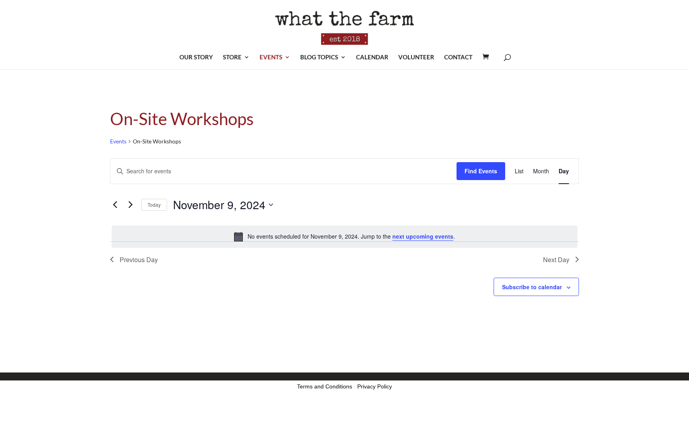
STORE (232, 57)
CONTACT (458, 57)
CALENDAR (372, 57)
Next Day (556, 259)
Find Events (481, 171)
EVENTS (271, 57)
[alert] (344, 236)
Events (118, 141)
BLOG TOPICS (319, 57)
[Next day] (130, 205)
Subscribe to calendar (532, 287)
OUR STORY (196, 57)
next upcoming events (422, 236)
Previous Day (139, 259)
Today (154, 204)
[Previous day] (115, 205)
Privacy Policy (374, 386)
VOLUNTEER (416, 57)
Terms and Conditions (324, 386)
